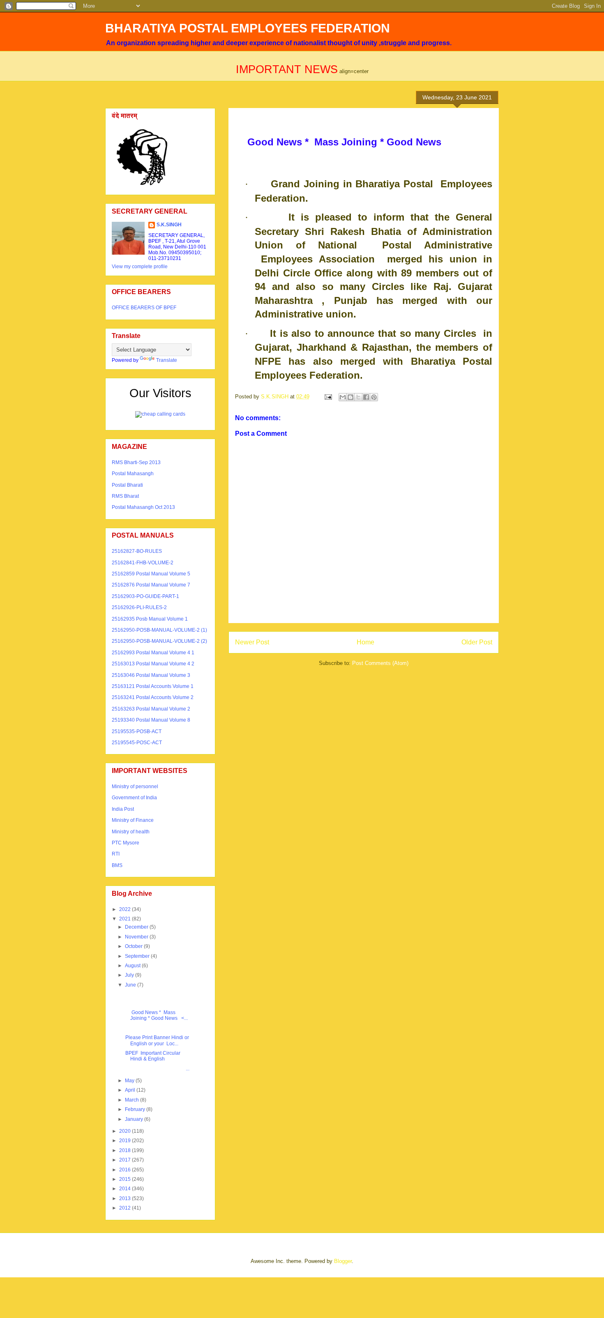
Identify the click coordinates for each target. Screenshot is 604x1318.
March (132, 1100)
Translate (166, 360)
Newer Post (252, 642)
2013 (125, 1198)
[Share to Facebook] (366, 397)
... (156, 1069)
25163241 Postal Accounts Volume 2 (153, 697)
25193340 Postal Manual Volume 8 (151, 720)
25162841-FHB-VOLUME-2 (142, 563)
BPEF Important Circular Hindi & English (152, 1056)
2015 (125, 1179)
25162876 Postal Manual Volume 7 (151, 585)
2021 (125, 919)
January (134, 1119)
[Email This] (343, 397)
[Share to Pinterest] (374, 397)
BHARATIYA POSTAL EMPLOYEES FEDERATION (247, 28)
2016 (125, 1170)
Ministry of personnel (135, 786)
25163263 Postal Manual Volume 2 (151, 709)
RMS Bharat (125, 496)
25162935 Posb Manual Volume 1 (150, 619)
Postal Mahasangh (133, 473)
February (135, 1109)
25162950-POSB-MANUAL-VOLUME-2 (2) (159, 641)
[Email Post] (328, 396)
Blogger (343, 1261)
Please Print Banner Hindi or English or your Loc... (156, 1040)
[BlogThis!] (350, 397)
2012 (125, 1208)
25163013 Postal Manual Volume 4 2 (153, 664)
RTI (116, 854)
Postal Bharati (127, 485)
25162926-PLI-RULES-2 (139, 607)
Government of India (134, 797)
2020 (125, 1131)
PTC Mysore (125, 843)
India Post (123, 809)
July (130, 975)
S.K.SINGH (169, 225)
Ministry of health (131, 832)
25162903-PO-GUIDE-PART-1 (145, 596)
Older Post (476, 642)
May (130, 1080)
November (137, 937)
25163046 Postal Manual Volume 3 (151, 675)
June (131, 985)
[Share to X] (358, 397)
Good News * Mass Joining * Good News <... (156, 1015)
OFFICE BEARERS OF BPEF (144, 308)
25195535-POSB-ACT (136, 731)
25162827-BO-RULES (137, 551)
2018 (125, 1150)
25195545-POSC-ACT (137, 742)
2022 (125, 909)
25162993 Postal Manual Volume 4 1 (153, 653)
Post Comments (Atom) (380, 663)
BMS (117, 865)
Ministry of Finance (133, 820)
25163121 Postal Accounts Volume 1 (153, 686)
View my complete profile (140, 266)
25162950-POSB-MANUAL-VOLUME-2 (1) (159, 630)
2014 (125, 1188)
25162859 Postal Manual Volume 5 (151, 574)
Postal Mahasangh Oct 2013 (143, 507)
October (134, 946)
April (130, 1090)
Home (365, 642)
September (138, 956)
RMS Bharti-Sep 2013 (136, 462)
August (133, 965)
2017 (125, 1160)
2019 (125, 1140)
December (137, 927)
